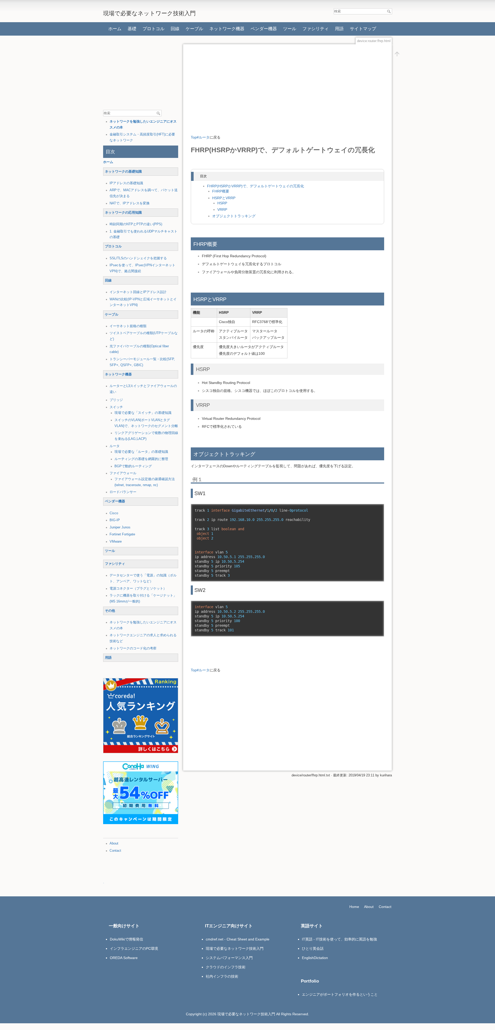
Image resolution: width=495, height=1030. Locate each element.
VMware (116, 541)
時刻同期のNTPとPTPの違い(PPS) (136, 224)
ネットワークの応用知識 (123, 212)
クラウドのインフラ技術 (225, 967)
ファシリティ (315, 28)
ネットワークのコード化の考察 (133, 648)
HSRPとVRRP (223, 198)
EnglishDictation (315, 958)
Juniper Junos (120, 527)
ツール (289, 28)
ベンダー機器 (264, 28)
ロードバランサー (123, 492)
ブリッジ (116, 400)
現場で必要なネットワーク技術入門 (234, 948)
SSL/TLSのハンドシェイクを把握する (138, 258)
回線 (175, 28)
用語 (339, 28)
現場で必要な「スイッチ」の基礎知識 (142, 413)
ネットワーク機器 (226, 28)
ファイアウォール (123, 473)
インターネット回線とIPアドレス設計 (138, 292)
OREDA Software (124, 958)
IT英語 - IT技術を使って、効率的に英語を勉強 (339, 939)
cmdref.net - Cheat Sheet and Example (237, 939)
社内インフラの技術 (222, 976)
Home (354, 907)
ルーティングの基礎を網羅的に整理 (141, 459)
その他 (110, 611)
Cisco (114, 513)
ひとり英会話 (313, 948)
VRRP (222, 210)
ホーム (114, 28)
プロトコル (153, 28)
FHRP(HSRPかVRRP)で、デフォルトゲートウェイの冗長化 (255, 186)
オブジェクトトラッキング (233, 216)
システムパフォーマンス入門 (229, 958)
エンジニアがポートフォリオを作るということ (340, 994)
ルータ (115, 446)
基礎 (132, 28)
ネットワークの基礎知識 (123, 171)
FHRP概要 (220, 191)
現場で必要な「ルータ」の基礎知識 (141, 452)
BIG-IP (115, 520)
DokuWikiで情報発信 (126, 939)
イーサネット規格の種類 (128, 326)
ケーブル (194, 28)
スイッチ (116, 407)
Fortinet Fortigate (122, 534)
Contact (115, 850)
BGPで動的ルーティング (133, 466)
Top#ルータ (200, 137)
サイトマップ (363, 28)
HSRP (222, 203)
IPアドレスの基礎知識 (126, 183)
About (114, 843)
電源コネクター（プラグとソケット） (138, 588)
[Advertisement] (141, 73)
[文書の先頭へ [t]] (397, 54)
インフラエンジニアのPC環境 (134, 948)
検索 (389, 11)
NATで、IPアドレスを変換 (130, 203)
